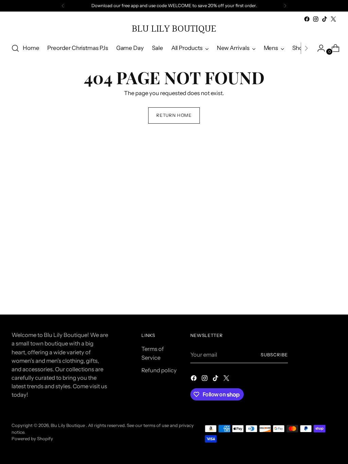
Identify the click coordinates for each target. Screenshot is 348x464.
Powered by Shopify (32, 438)
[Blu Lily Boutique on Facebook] (307, 19)
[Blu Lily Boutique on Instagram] (316, 19)
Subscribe (274, 354)
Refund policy (159, 370)
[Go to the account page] (318, 48)
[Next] (285, 6)
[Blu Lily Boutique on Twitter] (333, 19)
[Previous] (62, 6)
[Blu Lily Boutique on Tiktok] (324, 19)
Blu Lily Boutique (68, 425)
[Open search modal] (15, 48)
